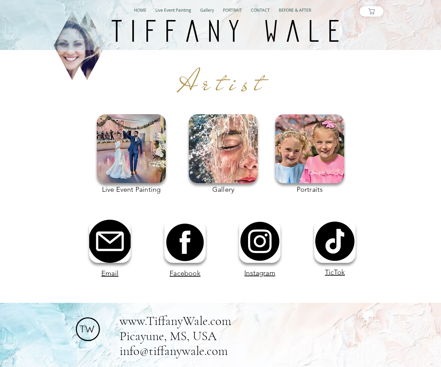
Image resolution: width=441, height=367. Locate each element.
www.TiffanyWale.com (175, 321)
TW (86, 329)
